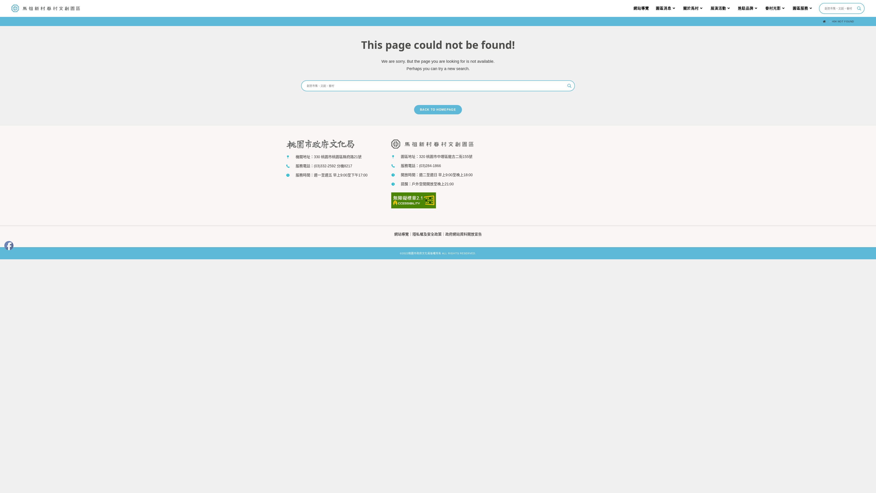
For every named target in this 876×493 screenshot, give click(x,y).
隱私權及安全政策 (427, 234)
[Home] (825, 21)
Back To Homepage (438, 109)
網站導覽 (401, 234)
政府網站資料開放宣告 (463, 234)
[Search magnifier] (859, 8)
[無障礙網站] (413, 201)
